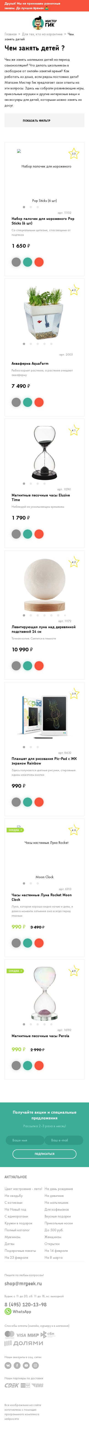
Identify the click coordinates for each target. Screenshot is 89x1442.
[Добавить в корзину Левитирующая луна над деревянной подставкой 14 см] (39, 665)
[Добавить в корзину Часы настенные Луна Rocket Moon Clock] (39, 943)
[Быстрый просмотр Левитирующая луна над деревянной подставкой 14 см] (16, 665)
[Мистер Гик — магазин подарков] (44, 23)
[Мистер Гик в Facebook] (17, 1365)
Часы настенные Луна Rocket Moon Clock (42, 897)
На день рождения (58, 1188)
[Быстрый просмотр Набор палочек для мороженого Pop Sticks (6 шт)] (16, 262)
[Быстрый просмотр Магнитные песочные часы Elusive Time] (16, 534)
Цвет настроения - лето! (23, 1188)
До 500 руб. (53, 1230)
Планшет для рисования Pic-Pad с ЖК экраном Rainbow (44, 760)
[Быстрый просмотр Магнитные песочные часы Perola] (16, 1065)
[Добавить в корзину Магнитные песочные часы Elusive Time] (39, 534)
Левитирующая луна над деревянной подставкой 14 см (44, 629)
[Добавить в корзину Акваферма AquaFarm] (39, 402)
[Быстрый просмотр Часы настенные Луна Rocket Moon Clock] (16, 943)
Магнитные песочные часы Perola (40, 1036)
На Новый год (15, 1209)
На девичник (54, 1195)
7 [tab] (66, 615)
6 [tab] (60, 616)
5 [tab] (53, 344)
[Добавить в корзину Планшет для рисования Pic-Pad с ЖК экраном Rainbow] (39, 802)
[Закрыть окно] (81, 5)
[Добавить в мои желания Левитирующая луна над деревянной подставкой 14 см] (27, 665)
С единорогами (16, 1216)
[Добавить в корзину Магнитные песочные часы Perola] (39, 1065)
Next (79, 179)
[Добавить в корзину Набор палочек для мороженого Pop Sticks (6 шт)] (39, 262)
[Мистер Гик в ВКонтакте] (8, 1365)
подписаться (44, 1154)
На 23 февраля (16, 1257)
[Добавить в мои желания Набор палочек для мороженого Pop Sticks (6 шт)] (27, 262)
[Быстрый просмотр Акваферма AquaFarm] (16, 402)
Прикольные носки (58, 1223)
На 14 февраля (56, 1250)
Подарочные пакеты (20, 1250)
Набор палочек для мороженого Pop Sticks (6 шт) (43, 220)
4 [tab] (46, 344)
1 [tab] (26, 207)
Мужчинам (12, 1236)
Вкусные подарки (57, 1216)
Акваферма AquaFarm (30, 363)
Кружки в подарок (18, 1223)
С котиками (13, 1202)
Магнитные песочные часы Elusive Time (41, 497)
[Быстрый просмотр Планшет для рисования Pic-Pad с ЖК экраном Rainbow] (16, 802)
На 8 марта (53, 1257)
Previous (9, 179)
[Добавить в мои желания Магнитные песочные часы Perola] (27, 1065)
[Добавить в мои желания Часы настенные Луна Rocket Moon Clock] (27, 943)
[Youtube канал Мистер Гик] (26, 1365)
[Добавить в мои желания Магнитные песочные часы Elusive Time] (27, 534)
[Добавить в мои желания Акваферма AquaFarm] (27, 402)
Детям (9, 1243)
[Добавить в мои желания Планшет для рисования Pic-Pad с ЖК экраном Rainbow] (27, 802)
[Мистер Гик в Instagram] (35, 1365)
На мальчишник (56, 1202)
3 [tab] (40, 207)
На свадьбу (14, 1195)
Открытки (52, 1243)
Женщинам (52, 1236)
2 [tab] (33, 207)
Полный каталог (17, 1230)
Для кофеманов (56, 1209)
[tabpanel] (44, 176)
